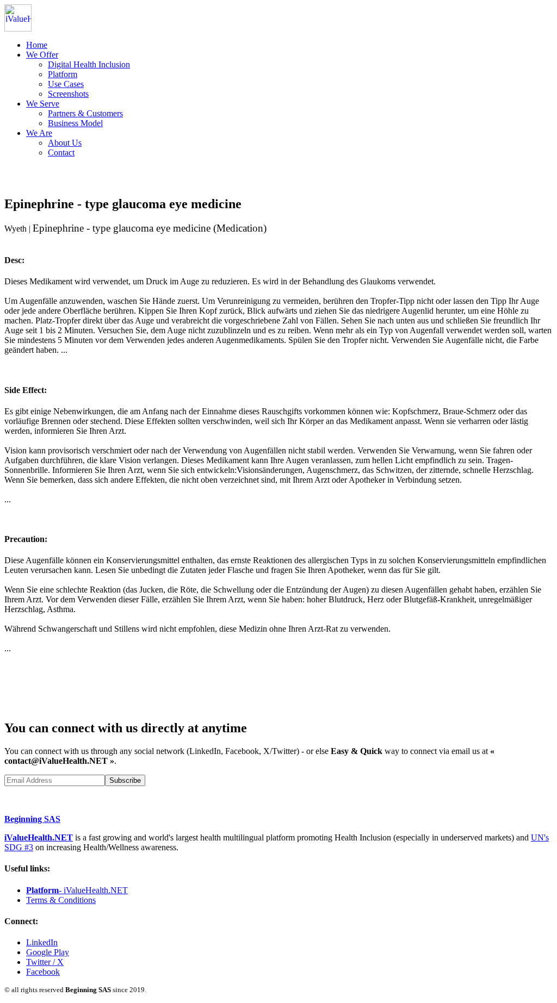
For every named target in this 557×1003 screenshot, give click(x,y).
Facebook (43, 971)
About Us (65, 142)
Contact (61, 152)
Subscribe (125, 780)
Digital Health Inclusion (89, 64)
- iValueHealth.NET (77, 890)
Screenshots (68, 93)
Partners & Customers (85, 113)
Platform (62, 74)
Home (36, 44)
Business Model (75, 123)
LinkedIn (42, 942)
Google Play (47, 952)
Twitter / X (45, 962)
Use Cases (66, 84)
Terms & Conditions (61, 900)
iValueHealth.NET (38, 837)
